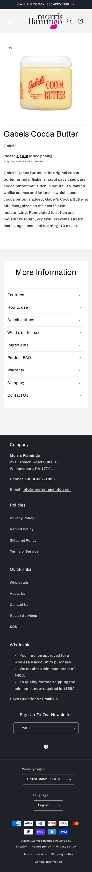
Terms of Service (24, 551)
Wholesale (19, 582)
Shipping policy (62, 854)
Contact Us (19, 605)
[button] (9, 21)
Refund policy (41, 846)
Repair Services (23, 616)
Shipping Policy (23, 540)
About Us (18, 593)
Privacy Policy (22, 518)
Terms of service (35, 854)
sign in (22, 156)
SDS (13, 627)
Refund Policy (22, 529)
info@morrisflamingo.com (47, 489)
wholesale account (32, 662)
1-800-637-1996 (39, 479)
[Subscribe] (73, 728)
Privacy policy (66, 846)
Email (47, 699)
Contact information (48, 861)
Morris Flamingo (42, 840)
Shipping (10, 161)
